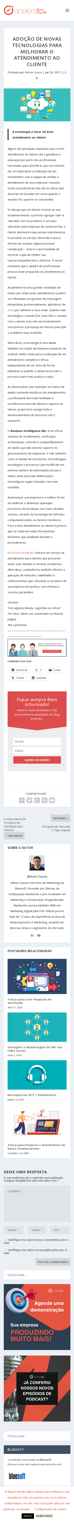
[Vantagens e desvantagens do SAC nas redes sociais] (37, 1027)
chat (10, 310)
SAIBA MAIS (44, 1515)
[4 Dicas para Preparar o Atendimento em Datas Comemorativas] (37, 1122)
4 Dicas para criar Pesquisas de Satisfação (29, 1001)
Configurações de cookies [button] (50, 1509)
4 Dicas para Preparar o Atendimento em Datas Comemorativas (37, 1146)
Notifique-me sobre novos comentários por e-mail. (36, 1241)
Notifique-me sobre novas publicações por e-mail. (36, 1251)
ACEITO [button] (28, 1516)
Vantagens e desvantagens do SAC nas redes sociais (35, 1048)
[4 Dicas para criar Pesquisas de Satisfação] (37, 976)
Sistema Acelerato (22, 552)
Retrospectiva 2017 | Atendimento (32, 1095)
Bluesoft (45, 1459)
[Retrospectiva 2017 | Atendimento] (37, 1075)
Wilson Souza (33, 72)
